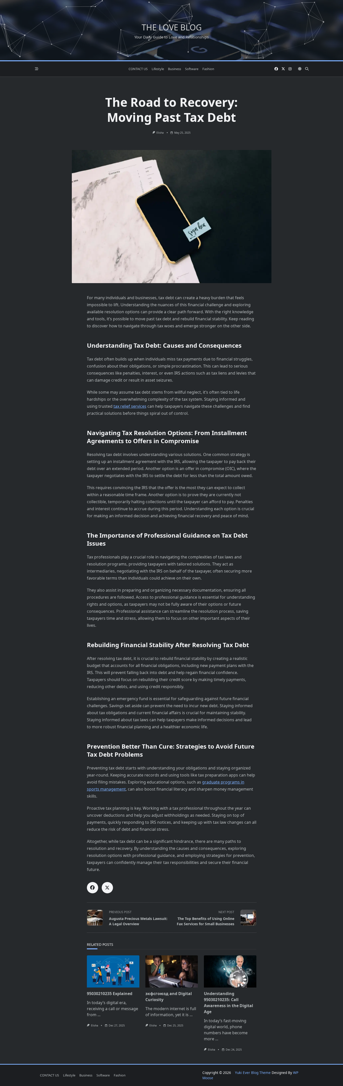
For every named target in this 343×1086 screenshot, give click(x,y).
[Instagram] (290, 69)
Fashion (208, 69)
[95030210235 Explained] (113, 971)
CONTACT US (138, 69)
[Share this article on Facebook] (92, 887)
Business (174, 69)
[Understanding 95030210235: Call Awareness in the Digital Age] (230, 971)
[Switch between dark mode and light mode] (300, 69)
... (98, 1014)
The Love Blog (172, 27)
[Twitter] (283, 69)
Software (191, 69)
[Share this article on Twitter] (107, 887)
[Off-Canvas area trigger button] (36, 69)
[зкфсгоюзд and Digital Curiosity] (171, 971)
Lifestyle (158, 69)
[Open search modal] (307, 69)
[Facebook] (276, 69)
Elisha (160, 132)
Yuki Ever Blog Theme (253, 1072)
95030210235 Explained (109, 993)
